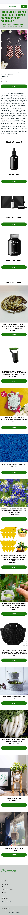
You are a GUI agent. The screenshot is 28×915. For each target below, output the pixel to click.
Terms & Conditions (18, 911)
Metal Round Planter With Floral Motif (14, 697)
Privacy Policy (11, 912)
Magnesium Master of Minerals (14, 261)
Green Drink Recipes (8, 889)
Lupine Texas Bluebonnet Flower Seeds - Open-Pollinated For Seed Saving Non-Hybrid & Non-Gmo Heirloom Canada (14, 510)
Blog (4, 892)
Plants (20, 72)
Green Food (6, 884)
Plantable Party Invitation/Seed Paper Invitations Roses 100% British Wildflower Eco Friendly (14, 419)
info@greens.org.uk (5, 1)
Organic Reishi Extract (14, 175)
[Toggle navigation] (2, 6)
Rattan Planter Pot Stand (14, 798)
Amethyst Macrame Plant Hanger (14, 848)
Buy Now (14, 86)
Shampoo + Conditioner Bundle (14, 218)
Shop (23, 6)
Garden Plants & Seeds (12, 72)
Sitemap (18, 912)
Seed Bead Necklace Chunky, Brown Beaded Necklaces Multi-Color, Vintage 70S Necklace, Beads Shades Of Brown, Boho (14, 326)
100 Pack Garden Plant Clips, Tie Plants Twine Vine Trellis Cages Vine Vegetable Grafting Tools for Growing (14, 605)
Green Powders (7, 887)
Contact (10, 911)
